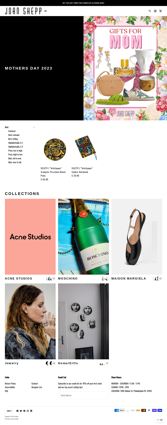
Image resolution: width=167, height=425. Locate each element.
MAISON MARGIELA (128, 278)
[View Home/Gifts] (83, 321)
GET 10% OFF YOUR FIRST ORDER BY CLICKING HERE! (83, 3)
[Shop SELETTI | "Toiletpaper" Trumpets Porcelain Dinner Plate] (55, 144)
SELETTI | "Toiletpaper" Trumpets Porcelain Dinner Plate (53, 172)
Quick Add (55, 159)
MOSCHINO (68, 278)
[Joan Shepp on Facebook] (17, 411)
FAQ (6, 390)
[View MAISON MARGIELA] (136, 237)
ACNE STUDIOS (18, 278)
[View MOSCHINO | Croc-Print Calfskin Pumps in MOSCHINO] (107, 278)
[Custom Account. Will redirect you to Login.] (155, 11)
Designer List (37, 387)
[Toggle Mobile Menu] (45, 11)
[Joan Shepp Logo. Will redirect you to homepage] (23, 10)
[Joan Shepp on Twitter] (21, 411)
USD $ (9, 411)
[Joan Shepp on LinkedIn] (31, 411)
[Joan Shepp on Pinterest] (24, 411)
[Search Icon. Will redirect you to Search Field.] (150, 11)
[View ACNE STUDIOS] (30, 237)
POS (6, 419)
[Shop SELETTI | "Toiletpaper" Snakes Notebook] (86, 144)
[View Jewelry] (30, 321)
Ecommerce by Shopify (13, 419)
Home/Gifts (68, 363)
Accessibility (10, 387)
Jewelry (12, 363)
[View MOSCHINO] (83, 237)
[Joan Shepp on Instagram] (28, 411)
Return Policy (10, 383)
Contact (35, 383)
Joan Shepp (15, 416)
